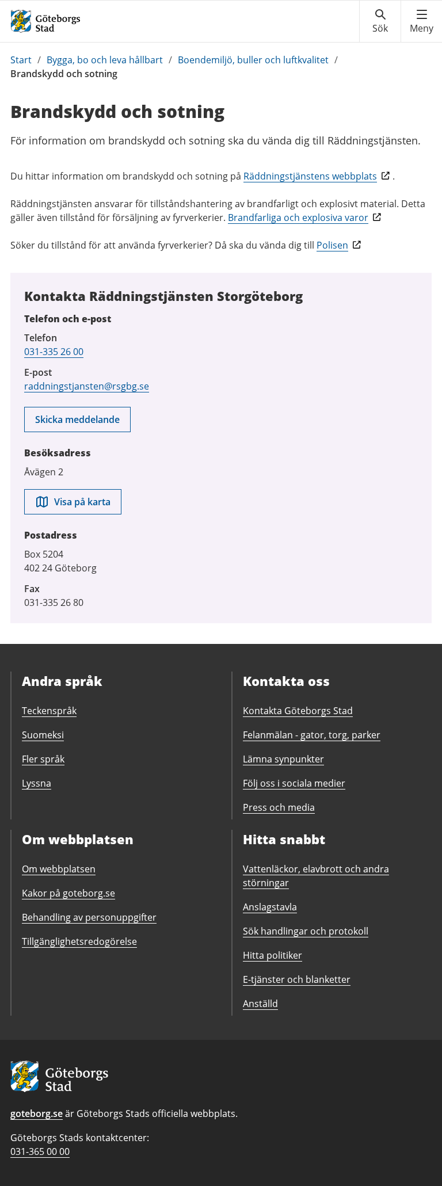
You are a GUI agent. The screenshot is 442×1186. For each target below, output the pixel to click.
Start (21, 60)
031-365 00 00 (40, 1151)
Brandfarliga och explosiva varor (298, 217)
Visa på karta (82, 501)
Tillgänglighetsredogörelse (79, 941)
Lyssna (36, 783)
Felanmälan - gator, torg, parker (311, 735)
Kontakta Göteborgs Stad (298, 710)
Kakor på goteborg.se (68, 893)
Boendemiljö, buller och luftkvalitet (253, 60)
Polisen (332, 245)
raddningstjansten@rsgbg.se (86, 386)
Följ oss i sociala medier (294, 783)
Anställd (260, 1003)
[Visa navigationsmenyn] (421, 21)
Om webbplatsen (59, 869)
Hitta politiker (272, 955)
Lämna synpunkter (283, 759)
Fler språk (43, 759)
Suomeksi (43, 735)
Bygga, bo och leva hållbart (105, 60)
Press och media (279, 807)
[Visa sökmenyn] (380, 21)
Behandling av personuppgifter (89, 917)
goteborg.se (36, 1113)
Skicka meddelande (77, 419)
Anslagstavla (270, 907)
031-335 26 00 (53, 351)
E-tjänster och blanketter (296, 979)
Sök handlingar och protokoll (305, 931)
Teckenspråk (49, 710)
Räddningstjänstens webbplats (310, 176)
